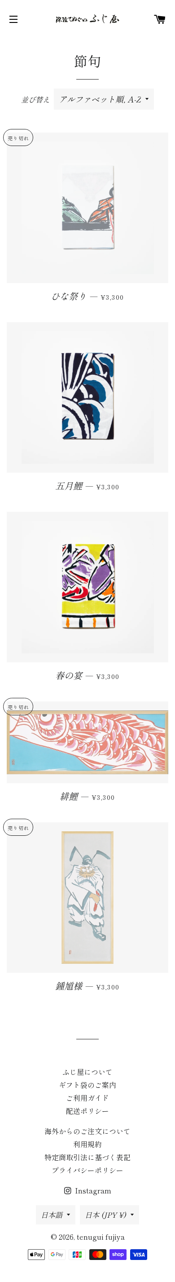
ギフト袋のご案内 (87, 1084)
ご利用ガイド (87, 1097)
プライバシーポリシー (87, 1170)
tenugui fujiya (101, 1236)
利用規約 (87, 1144)
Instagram (92, 1190)
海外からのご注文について (87, 1131)
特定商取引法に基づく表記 (87, 1157)
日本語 (51, 1214)
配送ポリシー (87, 1110)
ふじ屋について (87, 1071)
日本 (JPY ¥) (105, 1214)
